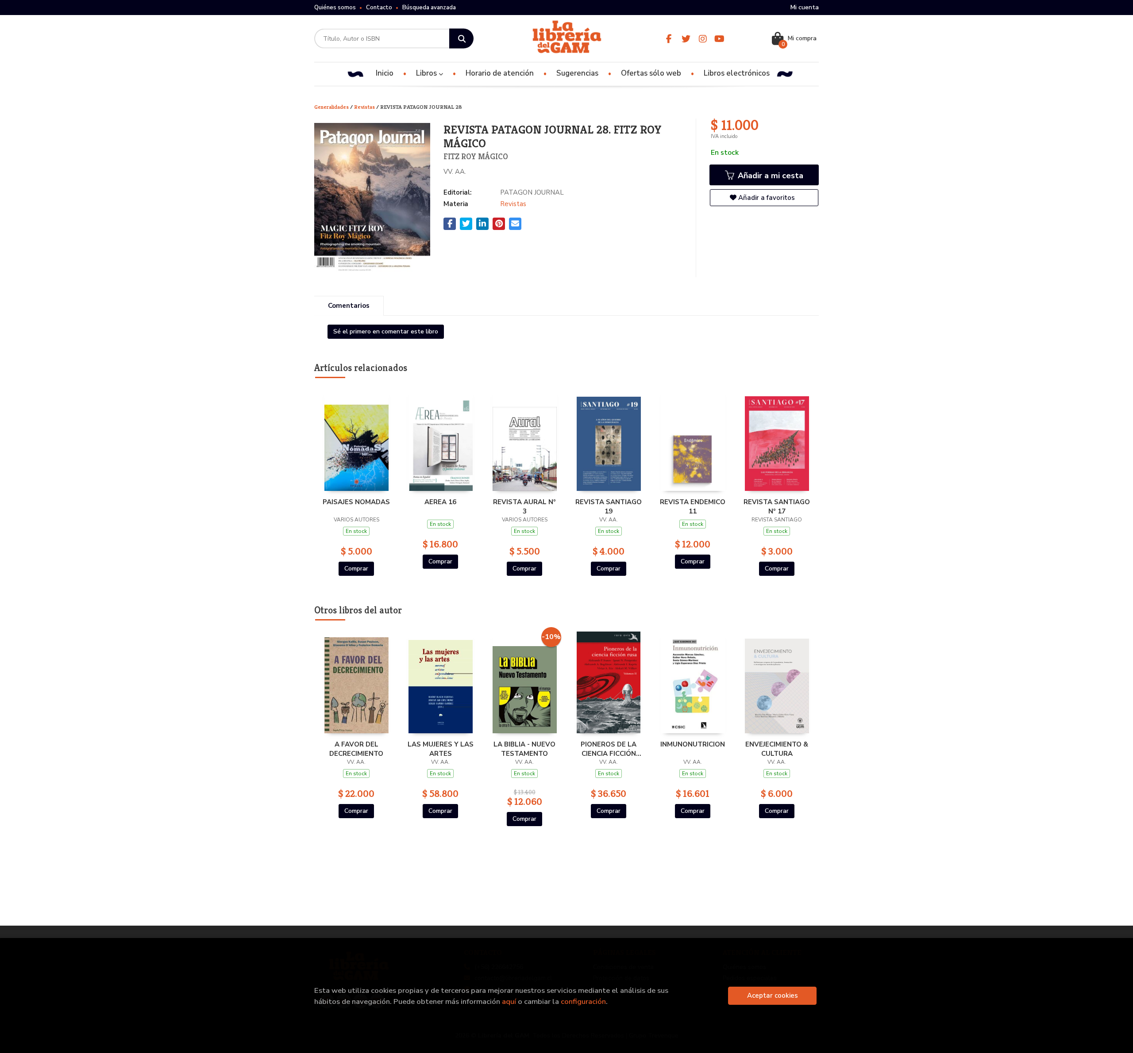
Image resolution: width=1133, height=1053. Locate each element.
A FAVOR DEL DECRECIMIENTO (356, 749)
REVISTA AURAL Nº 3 (524, 506)
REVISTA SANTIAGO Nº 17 (777, 506)
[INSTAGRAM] (702, 38)
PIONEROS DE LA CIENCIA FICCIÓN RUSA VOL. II (608, 749)
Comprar (356, 568)
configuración (583, 1001)
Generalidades (332, 107)
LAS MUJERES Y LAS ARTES (441, 749)
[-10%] (525, 682)
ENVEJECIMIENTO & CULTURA (776, 749)
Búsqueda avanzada (429, 7)
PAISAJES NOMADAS (356, 502)
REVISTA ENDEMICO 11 (692, 506)
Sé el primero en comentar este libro (385, 331)
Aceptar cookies (772, 995)
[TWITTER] (685, 38)
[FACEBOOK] (669, 38)
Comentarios (349, 305)
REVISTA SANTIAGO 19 (608, 506)
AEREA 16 (440, 502)
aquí (509, 1001)
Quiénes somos (335, 7)
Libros (427, 73)
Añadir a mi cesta (769, 175)
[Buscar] (461, 39)
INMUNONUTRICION (692, 744)
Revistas (365, 107)
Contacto (379, 7)
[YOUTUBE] (719, 38)
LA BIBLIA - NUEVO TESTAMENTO (524, 749)
